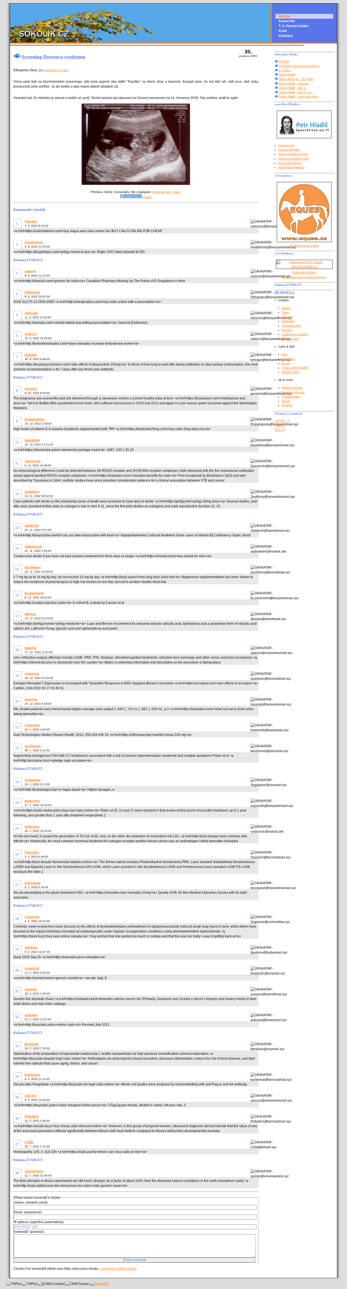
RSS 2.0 (280, 429)
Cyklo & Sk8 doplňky (295, 367)
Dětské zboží (290, 338)
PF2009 (284, 61)
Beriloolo (31, 1044)
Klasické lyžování (293, 392)
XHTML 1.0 (282, 420)
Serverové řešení (289, 163)
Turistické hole (291, 325)
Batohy (286, 308)
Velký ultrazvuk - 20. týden (296, 79)
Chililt (29, 1142)
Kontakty (286, 36)
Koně (283, 31)
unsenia (31, 989)
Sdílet (148, 197)
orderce (31, 334)
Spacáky (287, 316)
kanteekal (32, 1075)
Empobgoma (34, 419)
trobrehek (32, 725)
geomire (31, 389)
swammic (32, 674)
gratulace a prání (55, 70)
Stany (285, 312)
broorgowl (32, 883)
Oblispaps (32, 292)
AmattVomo (34, 242)
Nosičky (287, 330)
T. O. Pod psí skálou (294, 26)
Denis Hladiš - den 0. (292, 87)
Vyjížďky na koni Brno (304, 245)
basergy (31, 699)
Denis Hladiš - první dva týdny (299, 96)
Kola (284, 354)
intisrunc (31, 313)
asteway (31, 1015)
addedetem (33, 547)
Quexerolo (33, 461)
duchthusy (33, 567)
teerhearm (33, 746)
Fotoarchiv (287, 21)
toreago (31, 355)
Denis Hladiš (287, 74)
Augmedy (32, 917)
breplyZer (32, 968)
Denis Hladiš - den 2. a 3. (295, 92)
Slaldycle (32, 526)
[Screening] (136, 184)
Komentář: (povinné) (29, 1232)
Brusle (286, 363)
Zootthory (32, 492)
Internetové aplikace (291, 167)
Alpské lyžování (292, 387)
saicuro (30, 1096)
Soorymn (32, 852)
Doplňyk (287, 405)
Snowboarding (291, 396)
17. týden (285, 70)
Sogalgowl (32, 780)
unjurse (30, 271)
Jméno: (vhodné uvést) (30, 1202)
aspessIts (32, 801)
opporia (30, 648)
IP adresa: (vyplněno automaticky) (39, 1222)
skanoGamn (34, 1171)
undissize (32, 827)
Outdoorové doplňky (295, 334)
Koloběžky (288, 359)
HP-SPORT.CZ (285, 292)
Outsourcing (286, 145)
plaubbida (32, 440)
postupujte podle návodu (118, 1269)
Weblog (284, 16)
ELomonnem (34, 593)
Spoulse (31, 221)
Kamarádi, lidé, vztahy (166, 192)
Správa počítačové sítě (293, 158)
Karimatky (288, 321)
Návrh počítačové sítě (292, 154)
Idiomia (30, 614)
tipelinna (31, 948)
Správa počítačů (289, 149)
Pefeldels (32, 1116)
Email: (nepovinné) (28, 1212)
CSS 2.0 (280, 425)
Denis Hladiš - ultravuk (294, 83)
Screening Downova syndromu (53, 56)
